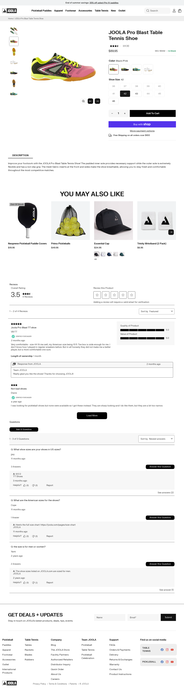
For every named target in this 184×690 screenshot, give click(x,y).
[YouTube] (172, 649)
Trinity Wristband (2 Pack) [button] (151, 243)
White (103, 254)
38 (136, 86)
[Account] (174, 10)
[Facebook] (162, 649)
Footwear (70, 10)
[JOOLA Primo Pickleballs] (70, 220)
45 (159, 93)
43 (136, 93)
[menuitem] (41, 10)
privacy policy (39, 684)
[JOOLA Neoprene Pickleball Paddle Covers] (27, 220)
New (113, 10)
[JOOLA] (9, 10)
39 (148, 86)
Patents (73, 684)
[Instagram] (167, 649)
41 (113, 93)
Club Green (122, 254)
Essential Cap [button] (101, 243)
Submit (168, 617)
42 (125, 93)
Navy (109, 254)
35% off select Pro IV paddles (104, 3)
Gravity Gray (115, 254)
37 (125, 86)
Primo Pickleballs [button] (60, 243)
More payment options (142, 130)
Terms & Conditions (58, 684)
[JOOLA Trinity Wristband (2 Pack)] (156, 220)
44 (148, 93)
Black (96, 254)
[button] (41, 10)
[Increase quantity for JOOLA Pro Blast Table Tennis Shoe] (124, 113)
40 (159, 86)
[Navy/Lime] (125, 69)
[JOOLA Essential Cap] (113, 220)
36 (113, 86)
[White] (148, 69)
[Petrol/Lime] (137, 69)
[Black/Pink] (114, 69)
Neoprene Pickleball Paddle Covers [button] (27, 243)
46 (113, 101)
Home (10, 18)
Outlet (121, 10)
